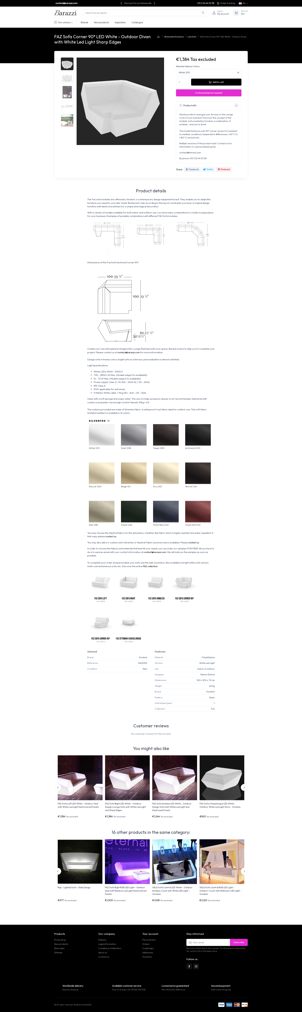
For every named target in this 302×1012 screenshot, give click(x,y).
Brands (84, 22)
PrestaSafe (86, 1005)
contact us (110, 536)
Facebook (194, 169)
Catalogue (137, 22)
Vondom (143, 657)
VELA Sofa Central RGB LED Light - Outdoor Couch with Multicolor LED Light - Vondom (220, 890)
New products (101, 22)
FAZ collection (150, 566)
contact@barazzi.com (67, 3)
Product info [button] (189, 105)
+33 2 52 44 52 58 (205, 3)
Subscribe (239, 942)
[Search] (203, 12)
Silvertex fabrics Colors (188, 66)
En (244, 3)
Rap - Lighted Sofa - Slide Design (74, 887)
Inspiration (120, 22)
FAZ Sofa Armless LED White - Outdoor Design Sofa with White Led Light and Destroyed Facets (172, 807)
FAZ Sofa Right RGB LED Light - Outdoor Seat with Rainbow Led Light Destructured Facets (125, 890)
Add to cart (218, 82)
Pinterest (225, 169)
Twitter (209, 169)
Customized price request (208, 92)
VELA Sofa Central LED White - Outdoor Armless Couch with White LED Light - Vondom (172, 890)
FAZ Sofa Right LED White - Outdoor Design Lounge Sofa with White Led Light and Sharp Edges (125, 807)
